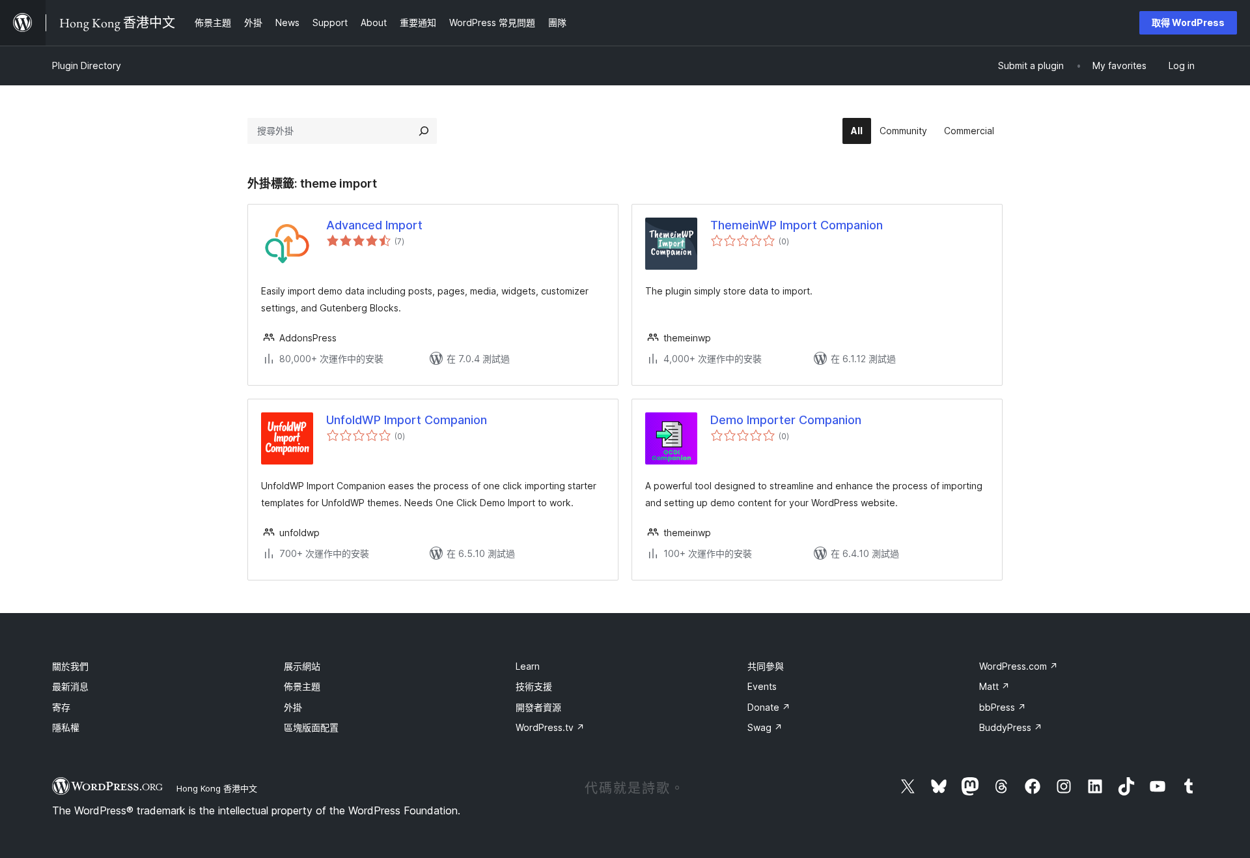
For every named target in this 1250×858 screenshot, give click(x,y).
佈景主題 (302, 686)
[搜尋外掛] (424, 131)
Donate (768, 707)
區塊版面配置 (311, 727)
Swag (765, 727)
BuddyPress (1010, 727)
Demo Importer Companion (785, 420)
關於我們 (70, 666)
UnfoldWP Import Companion (406, 420)
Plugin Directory (86, 65)
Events (762, 686)
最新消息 (70, 686)
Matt (994, 686)
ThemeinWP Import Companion (796, 225)
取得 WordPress (1188, 22)
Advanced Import (374, 225)
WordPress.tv (550, 727)
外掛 (293, 707)
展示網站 (302, 666)
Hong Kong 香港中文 (216, 788)
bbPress (1002, 707)
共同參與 (765, 666)
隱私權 (65, 727)
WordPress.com (1018, 666)
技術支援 (534, 686)
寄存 (61, 707)
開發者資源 (538, 707)
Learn (528, 666)
